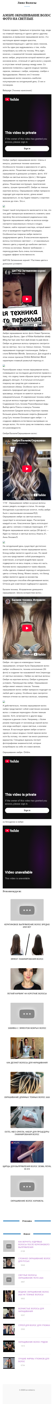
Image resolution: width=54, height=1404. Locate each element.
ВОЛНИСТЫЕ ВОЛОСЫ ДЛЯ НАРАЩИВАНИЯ (31, 1310)
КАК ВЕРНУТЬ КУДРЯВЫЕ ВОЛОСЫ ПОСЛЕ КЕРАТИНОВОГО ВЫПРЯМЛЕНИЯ (34, 1244)
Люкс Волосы (27, 2)
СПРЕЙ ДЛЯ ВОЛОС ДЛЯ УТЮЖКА (34, 1325)
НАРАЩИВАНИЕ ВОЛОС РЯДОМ (33, 1342)
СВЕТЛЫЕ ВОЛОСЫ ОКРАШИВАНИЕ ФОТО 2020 (30, 1276)
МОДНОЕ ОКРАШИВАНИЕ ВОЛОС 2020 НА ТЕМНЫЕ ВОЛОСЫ (33, 1293)
